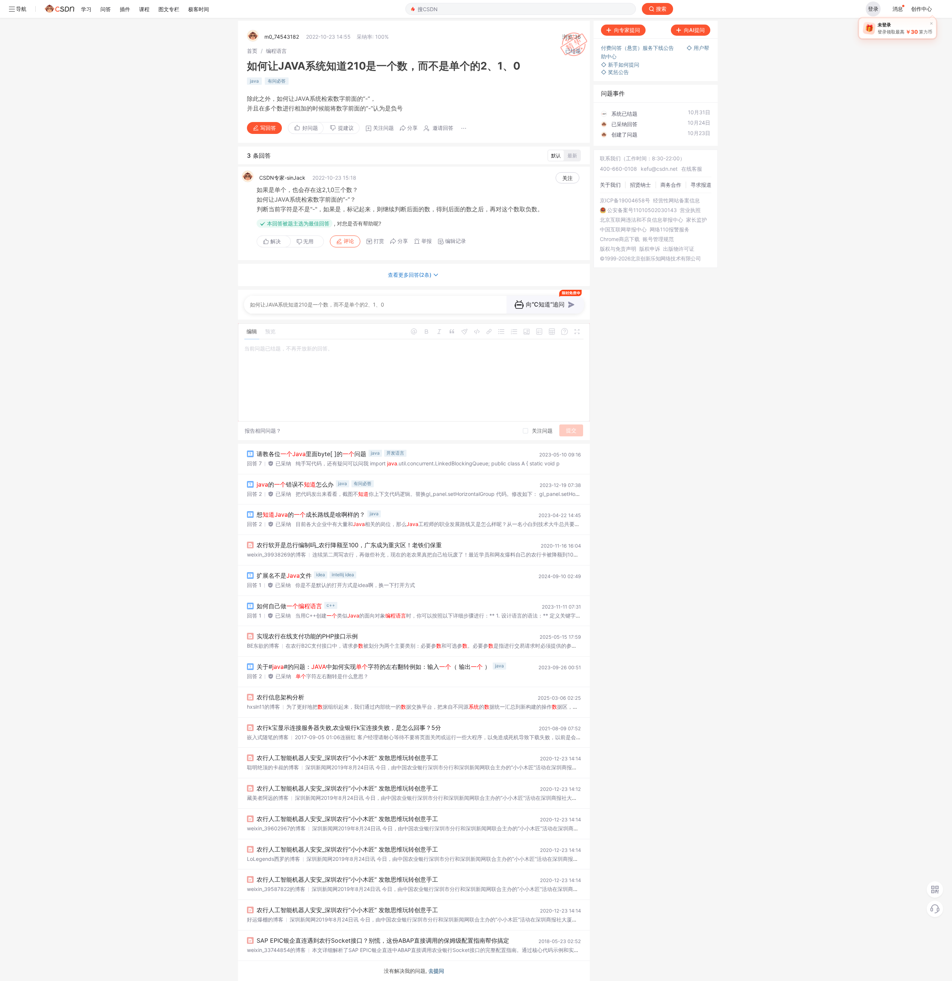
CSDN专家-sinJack (282, 177)
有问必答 (277, 81)
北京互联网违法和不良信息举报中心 (641, 220)
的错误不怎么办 (295, 484)
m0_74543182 (281, 36)
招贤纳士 (640, 185)
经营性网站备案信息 (676, 200)
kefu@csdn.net (659, 169)
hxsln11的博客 (263, 706)
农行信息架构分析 (280, 697)
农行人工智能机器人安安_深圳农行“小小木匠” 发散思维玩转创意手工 (347, 758)
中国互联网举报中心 (623, 230)
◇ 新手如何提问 (620, 64)
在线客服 (691, 169)
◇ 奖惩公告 (615, 72)
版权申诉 (649, 249)
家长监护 (696, 220)
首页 (252, 51)
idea (320, 574)
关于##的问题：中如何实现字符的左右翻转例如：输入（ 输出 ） (374, 666)
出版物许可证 (678, 249)
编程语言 (276, 51)
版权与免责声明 (618, 249)
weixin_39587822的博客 (276, 889)
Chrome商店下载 (620, 239)
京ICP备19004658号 (625, 200)
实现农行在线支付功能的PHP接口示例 (307, 636)
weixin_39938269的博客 (276, 554)
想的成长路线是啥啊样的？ (311, 514)
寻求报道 (701, 185)
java (254, 81)
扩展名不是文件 (284, 575)
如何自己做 (289, 606)
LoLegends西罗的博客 (273, 859)
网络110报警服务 (669, 230)
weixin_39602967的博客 (276, 828)
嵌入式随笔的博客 (268, 737)
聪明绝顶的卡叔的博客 (273, 767)
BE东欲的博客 (263, 645)
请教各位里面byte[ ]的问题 (311, 454)
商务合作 (670, 185)
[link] (252, 51)
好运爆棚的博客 (265, 919)
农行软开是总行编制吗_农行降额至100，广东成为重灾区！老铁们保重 (349, 545)
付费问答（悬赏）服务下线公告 (638, 48)
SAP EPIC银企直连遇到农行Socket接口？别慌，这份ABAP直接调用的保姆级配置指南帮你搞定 (383, 940)
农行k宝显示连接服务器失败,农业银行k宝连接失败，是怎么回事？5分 (349, 727)
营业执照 (690, 210)
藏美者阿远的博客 (268, 798)
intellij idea (343, 574)
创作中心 (921, 9)
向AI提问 (694, 30)
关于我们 (610, 185)
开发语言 (395, 453)
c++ (331, 605)
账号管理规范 (658, 239)
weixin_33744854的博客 (276, 950)
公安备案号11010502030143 (642, 210)
